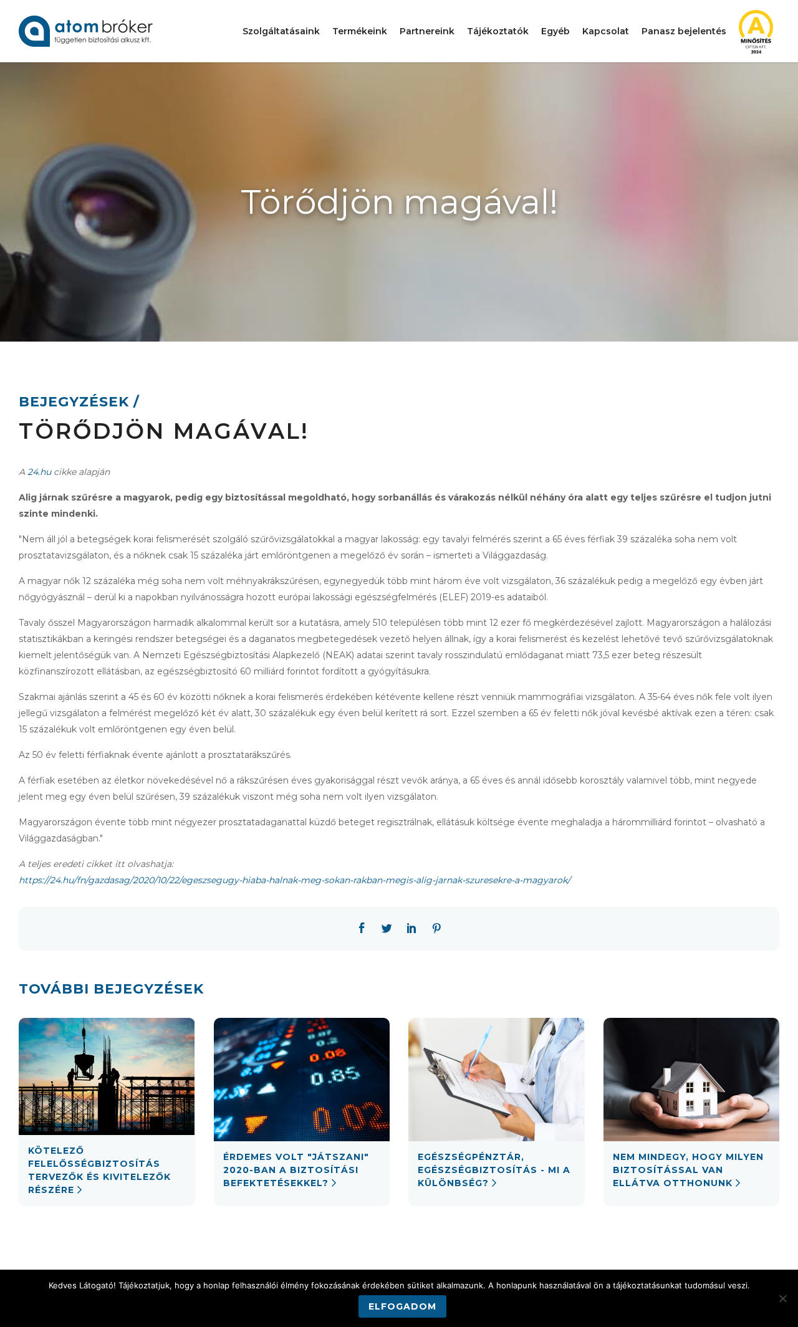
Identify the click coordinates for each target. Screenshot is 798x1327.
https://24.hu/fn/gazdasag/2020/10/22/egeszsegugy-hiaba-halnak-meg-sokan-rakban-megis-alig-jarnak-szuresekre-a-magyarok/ (294, 880)
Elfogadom (402, 1306)
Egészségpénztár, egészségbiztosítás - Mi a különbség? (494, 1170)
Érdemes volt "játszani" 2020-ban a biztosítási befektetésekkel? (296, 1170)
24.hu (39, 471)
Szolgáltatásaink (281, 31)
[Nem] (782, 1298)
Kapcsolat (605, 31)
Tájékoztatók (498, 31)
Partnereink (427, 31)
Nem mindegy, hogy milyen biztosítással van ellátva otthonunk (688, 1170)
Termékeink (359, 31)
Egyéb (555, 31)
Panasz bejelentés (684, 31)
